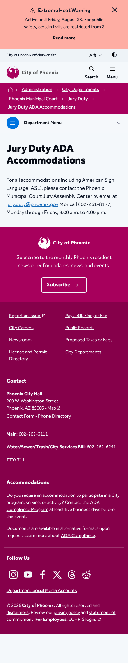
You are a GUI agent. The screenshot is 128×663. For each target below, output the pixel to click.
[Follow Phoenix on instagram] (13, 574)
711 (21, 460)
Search (91, 77)
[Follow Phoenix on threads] (72, 574)
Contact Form (20, 416)
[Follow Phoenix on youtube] (28, 574)
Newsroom (20, 340)
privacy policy (67, 612)
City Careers (21, 328)
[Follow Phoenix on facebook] (42, 574)
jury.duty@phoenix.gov (32, 204)
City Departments (83, 352)
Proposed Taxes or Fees (88, 340)
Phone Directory (54, 416)
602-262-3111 (33, 434)
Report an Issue (25, 316)
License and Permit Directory (28, 356)
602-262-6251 (101, 447)
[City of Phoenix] (33, 72)
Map (52, 408)
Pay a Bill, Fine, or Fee (86, 316)
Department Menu (43, 123)
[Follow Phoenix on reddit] (86, 574)
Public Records (79, 328)
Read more (64, 38)
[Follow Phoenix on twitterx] (57, 574)
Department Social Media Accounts (42, 590)
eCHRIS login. (82, 619)
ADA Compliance (78, 536)
